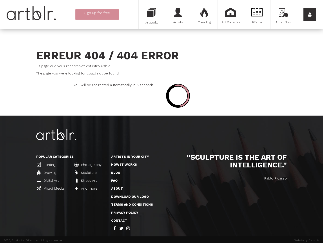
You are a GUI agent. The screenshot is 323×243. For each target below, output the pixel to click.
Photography (91, 165)
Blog (115, 173)
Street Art (88, 180)
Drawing (49, 172)
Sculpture (88, 172)
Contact (119, 221)
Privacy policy (124, 213)
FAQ (114, 181)
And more (88, 188)
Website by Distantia (306, 240)
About (117, 188)
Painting (49, 165)
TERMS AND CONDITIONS (132, 205)
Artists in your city (130, 157)
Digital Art (50, 180)
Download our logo (130, 197)
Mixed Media (53, 188)
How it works (124, 165)
